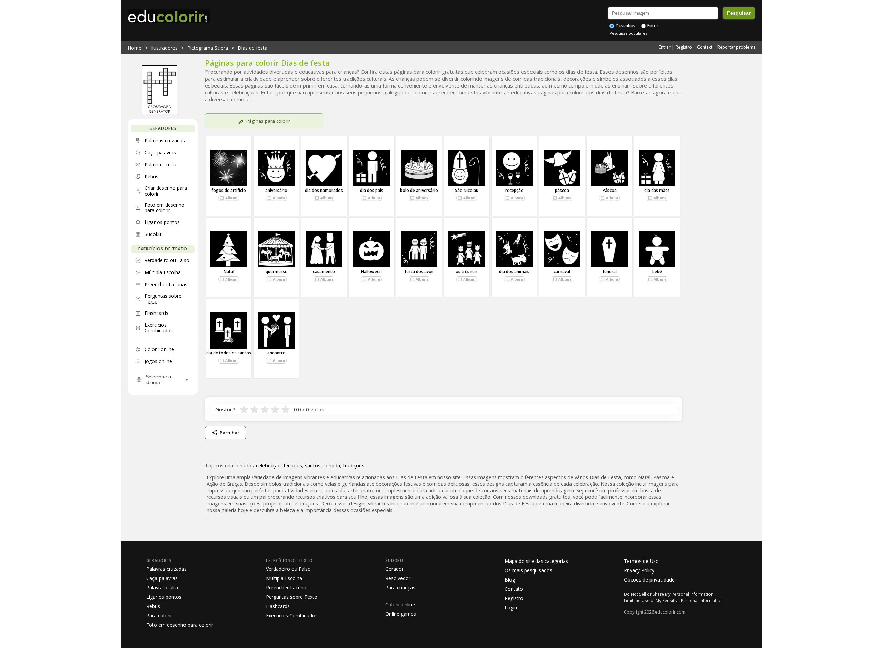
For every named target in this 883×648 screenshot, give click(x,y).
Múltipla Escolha (284, 578)
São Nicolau (466, 190)
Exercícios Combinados (292, 615)
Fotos (652, 26)
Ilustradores (164, 47)
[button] (228, 198)
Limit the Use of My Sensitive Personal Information (673, 600)
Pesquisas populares (628, 33)
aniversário (276, 190)
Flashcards (278, 606)
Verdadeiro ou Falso (288, 569)
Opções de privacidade (649, 579)
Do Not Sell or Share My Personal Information (668, 594)
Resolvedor (397, 578)
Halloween (371, 272)
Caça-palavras (162, 578)
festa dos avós (419, 272)
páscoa (562, 190)
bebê (657, 272)
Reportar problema (736, 47)
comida (331, 465)
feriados (293, 465)
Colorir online (400, 604)
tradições (353, 465)
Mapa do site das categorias (536, 561)
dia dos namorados (324, 190)
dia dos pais (371, 190)
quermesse (276, 272)
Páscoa (610, 190)
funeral (610, 272)
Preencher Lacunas (287, 587)
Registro (684, 47)
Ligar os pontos (163, 597)
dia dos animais (514, 272)
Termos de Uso (641, 561)
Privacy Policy (639, 570)
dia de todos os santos (228, 353)
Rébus (153, 606)
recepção (514, 190)
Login (511, 607)
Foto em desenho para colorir (179, 624)
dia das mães (657, 190)
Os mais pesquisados (528, 570)
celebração (268, 465)
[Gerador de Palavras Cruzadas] (159, 112)
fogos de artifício (228, 190)
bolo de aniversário (419, 190)
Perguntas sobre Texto (291, 597)
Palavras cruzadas (166, 569)
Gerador (394, 569)
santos (312, 465)
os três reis (467, 272)
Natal (229, 272)
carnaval (562, 272)
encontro (276, 353)
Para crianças (400, 587)
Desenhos (625, 26)
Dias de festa (252, 47)
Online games (400, 613)
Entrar (665, 47)
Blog (510, 579)
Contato (514, 589)
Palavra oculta (162, 587)
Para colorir (159, 615)
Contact (704, 47)
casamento (324, 272)
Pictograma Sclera (207, 47)
